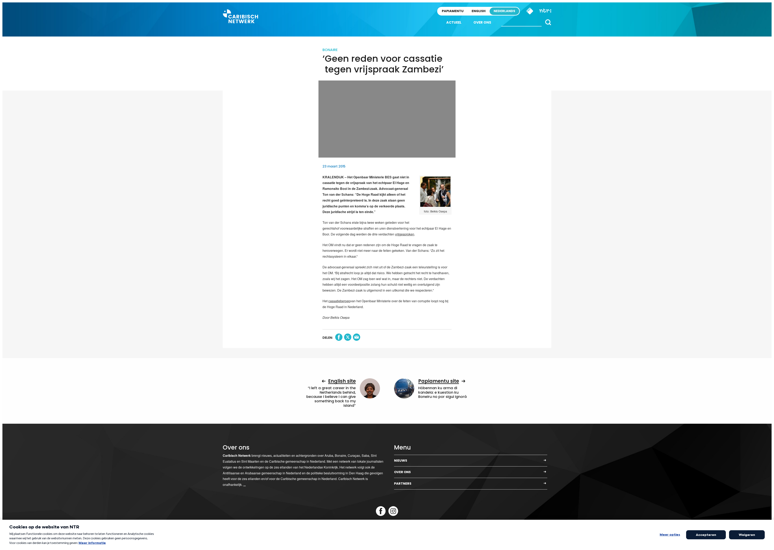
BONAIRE (330, 49)
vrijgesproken (404, 234)
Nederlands (504, 11)
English (479, 11)
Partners (402, 483)
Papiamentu (453, 11)
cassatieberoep (339, 301)
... (244, 484)
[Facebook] (381, 511)
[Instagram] (393, 511)
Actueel (453, 22)
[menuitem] (453, 22)
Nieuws (400, 460)
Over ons (482, 22)
